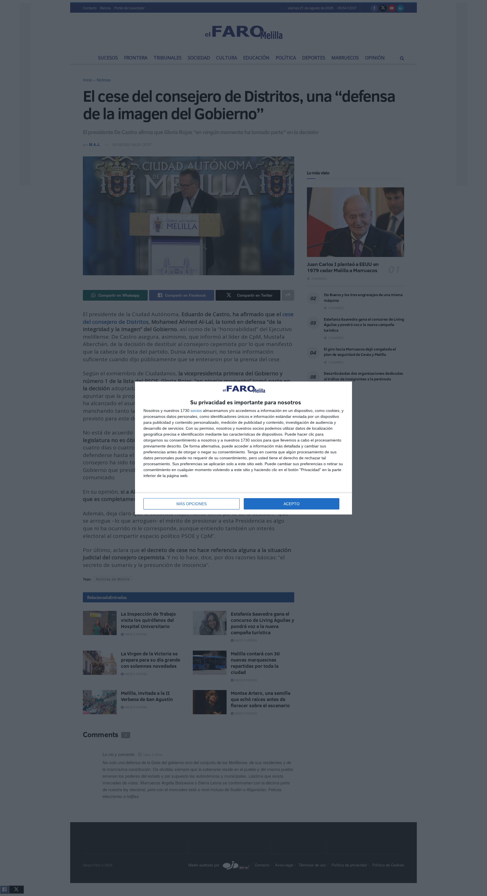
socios (196, 410)
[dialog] (243, 448)
